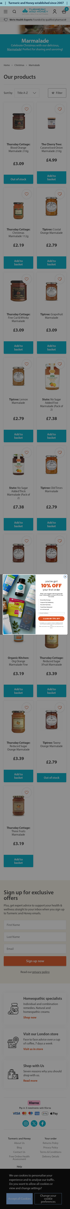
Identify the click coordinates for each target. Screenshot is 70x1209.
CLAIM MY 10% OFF (51, 618)
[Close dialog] (65, 576)
